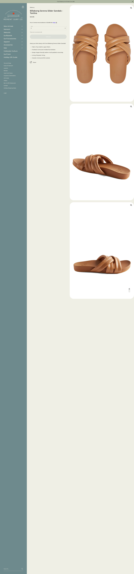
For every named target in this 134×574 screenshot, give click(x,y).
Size (32, 26)
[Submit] (22, 569)
